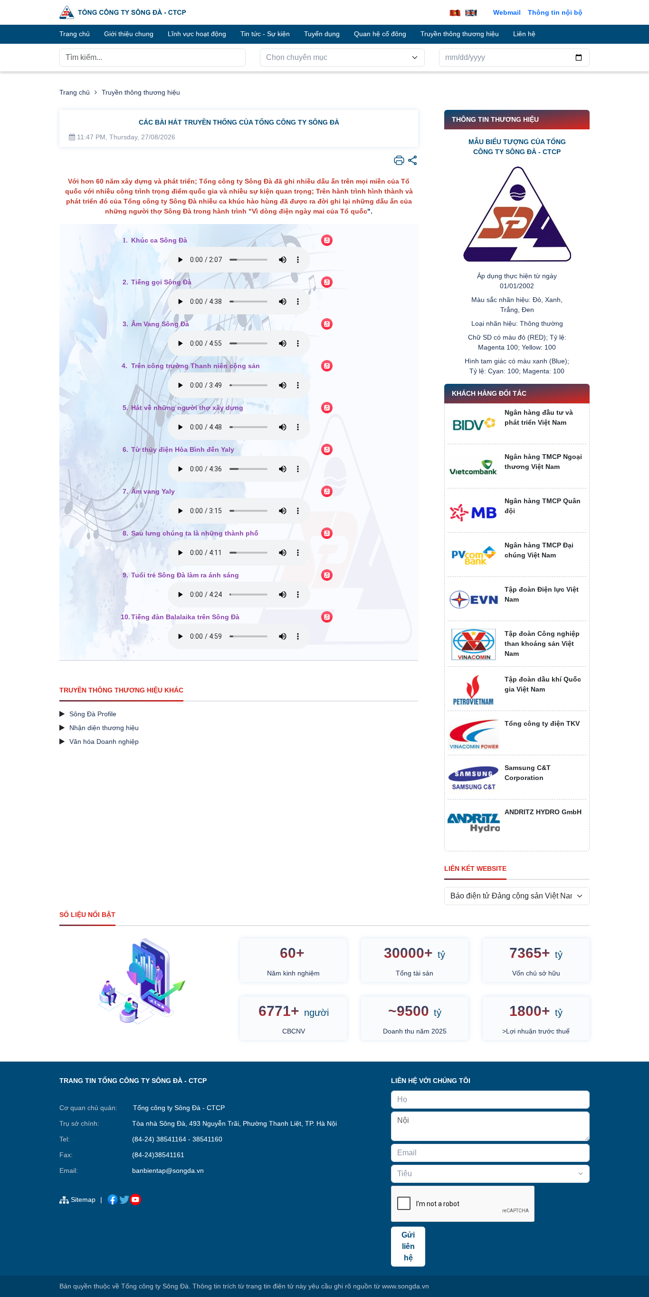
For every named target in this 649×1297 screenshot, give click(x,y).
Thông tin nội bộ (555, 12)
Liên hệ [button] (524, 34)
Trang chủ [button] (74, 34)
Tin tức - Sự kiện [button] (265, 34)
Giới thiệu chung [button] (128, 34)
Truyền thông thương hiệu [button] (459, 34)
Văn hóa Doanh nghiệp (104, 741)
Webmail (507, 12)
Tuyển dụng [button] (322, 34)
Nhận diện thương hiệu (104, 727)
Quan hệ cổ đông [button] (380, 34)
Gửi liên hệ (408, 1246)
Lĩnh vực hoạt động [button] (197, 34)
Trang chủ (74, 92)
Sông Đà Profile (92, 714)
